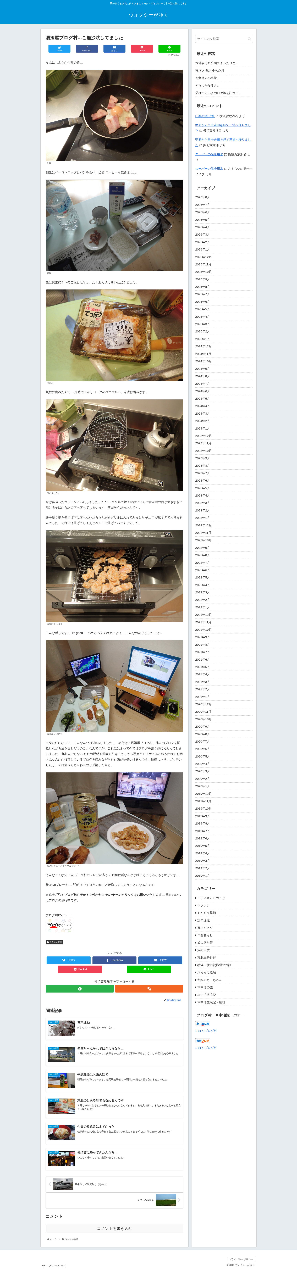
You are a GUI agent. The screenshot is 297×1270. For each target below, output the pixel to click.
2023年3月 (202, 503)
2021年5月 (202, 667)
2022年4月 (202, 585)
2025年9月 (202, 279)
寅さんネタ (205, 927)
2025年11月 (203, 264)
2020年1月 (202, 786)
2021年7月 (202, 652)
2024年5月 (202, 398)
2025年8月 (202, 286)
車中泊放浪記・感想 (211, 1002)
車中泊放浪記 (206, 995)
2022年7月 (202, 562)
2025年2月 (202, 331)
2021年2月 (202, 689)
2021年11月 (203, 622)
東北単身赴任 (206, 957)
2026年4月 (202, 227)
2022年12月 (203, 525)
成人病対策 (205, 942)
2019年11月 (203, 801)
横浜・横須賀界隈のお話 (214, 965)
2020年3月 (202, 771)
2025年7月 (202, 294)
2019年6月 (202, 838)
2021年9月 (202, 637)
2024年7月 (202, 383)
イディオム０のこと (211, 898)
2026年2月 (202, 242)
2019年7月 (202, 831)
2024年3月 (202, 413)
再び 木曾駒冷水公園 (209, 70)
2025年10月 (203, 272)
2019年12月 (203, 793)
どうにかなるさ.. (207, 85)
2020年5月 (202, 756)
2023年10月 (203, 451)
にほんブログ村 (206, 1031)
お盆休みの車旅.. (207, 78)
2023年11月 (203, 443)
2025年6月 (202, 301)
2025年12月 (203, 257)
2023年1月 (202, 518)
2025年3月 (202, 324)
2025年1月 (202, 339)
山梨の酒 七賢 (205, 116)
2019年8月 (202, 823)
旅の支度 (203, 950)
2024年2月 (202, 421)
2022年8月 (202, 555)
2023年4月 (202, 495)
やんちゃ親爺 (56, 942)
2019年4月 (202, 853)
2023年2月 (202, 510)
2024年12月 (203, 346)
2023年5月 (202, 488)
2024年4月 (202, 406)
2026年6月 (202, 212)
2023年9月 (202, 458)
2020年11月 (203, 711)
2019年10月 (203, 808)
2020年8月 (202, 734)
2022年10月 (203, 540)
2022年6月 (202, 570)
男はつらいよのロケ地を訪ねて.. (217, 93)
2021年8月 (202, 644)
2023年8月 (202, 465)
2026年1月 (202, 249)
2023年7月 (202, 473)
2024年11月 (203, 354)
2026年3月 (202, 234)
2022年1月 (202, 607)
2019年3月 (202, 860)
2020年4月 (202, 764)
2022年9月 (202, 547)
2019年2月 (202, 868)
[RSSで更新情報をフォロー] (149, 989)
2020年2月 (202, 779)
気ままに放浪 (206, 972)
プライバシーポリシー (241, 1259)
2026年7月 (202, 205)
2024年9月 (202, 368)
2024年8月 (202, 376)
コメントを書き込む (114, 1228)
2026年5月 (202, 219)
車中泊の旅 (205, 987)
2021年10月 (203, 629)
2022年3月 (202, 592)
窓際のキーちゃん (209, 980)
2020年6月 (202, 749)
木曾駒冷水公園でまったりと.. (216, 63)
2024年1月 (202, 428)
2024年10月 (203, 361)
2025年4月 (202, 316)
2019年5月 (202, 846)
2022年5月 (202, 577)
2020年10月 (203, 719)
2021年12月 (203, 614)
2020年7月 (202, 741)
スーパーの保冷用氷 (209, 154)
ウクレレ (203, 905)
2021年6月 (202, 659)
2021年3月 (202, 682)
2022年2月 (202, 599)
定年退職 (203, 920)
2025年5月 (202, 309)
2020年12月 (203, 704)
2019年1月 (202, 875)
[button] (249, 39)
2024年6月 (202, 391)
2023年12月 (203, 436)
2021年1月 (202, 697)
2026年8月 (202, 197)
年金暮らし (205, 935)
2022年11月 (203, 532)
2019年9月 (202, 816)
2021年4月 (202, 674)
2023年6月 (202, 480)
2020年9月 (202, 726)
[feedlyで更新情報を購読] (80, 989)
